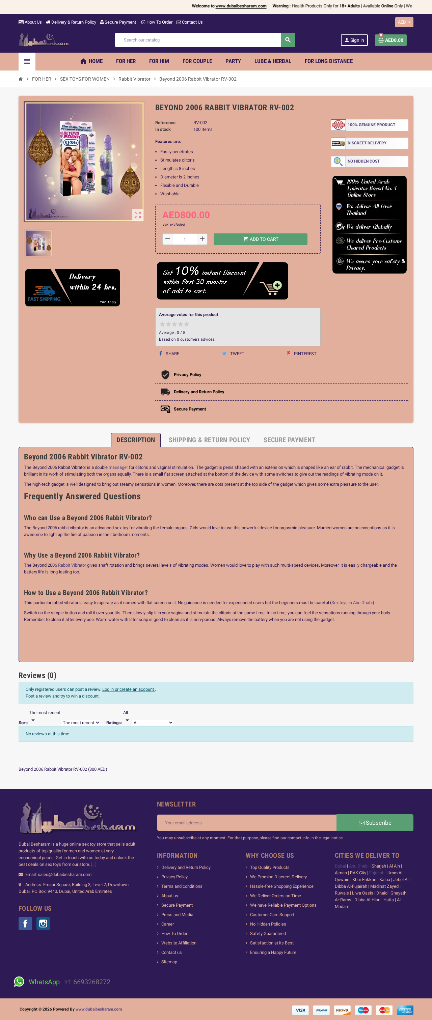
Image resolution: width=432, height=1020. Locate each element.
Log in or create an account (128, 689)
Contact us (171, 952)
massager (119, 467)
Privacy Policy (174, 876)
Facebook (25, 923)
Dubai (341, 866)
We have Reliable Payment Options (283, 905)
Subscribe (378, 822)
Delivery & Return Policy (73, 22)
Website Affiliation (178, 942)
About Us (33, 22)
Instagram (43, 923)
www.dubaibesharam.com (99, 1009)
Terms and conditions (181, 886)
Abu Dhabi (359, 866)
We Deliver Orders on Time (275, 895)
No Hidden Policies (268, 924)
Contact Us (192, 22)
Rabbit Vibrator (71, 565)
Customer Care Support (272, 914)
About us (169, 895)
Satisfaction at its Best (272, 942)
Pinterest (305, 353)
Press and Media (177, 914)
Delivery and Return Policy (186, 867)
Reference (165, 122)
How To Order (158, 22)
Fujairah (377, 872)
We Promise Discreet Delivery (278, 876)
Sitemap (169, 961)
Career (167, 924)
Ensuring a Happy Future (273, 952)
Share (172, 353)
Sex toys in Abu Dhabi (352, 602)
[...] (93, 864)
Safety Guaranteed (268, 933)
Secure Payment (120, 22)
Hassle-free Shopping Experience (282, 886)
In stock (163, 129)
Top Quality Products (270, 867)
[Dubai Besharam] (44, 39)
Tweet (236, 353)
